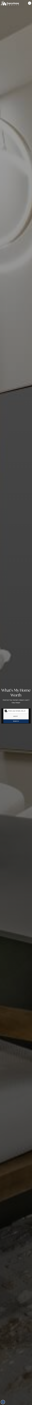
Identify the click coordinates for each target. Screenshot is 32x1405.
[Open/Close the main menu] (29, 3)
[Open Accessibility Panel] (3, 1402)
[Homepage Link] (10, 3)
